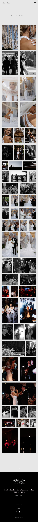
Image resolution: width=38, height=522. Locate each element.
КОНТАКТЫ (19, 504)
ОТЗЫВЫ (19, 500)
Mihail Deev (6, 3)
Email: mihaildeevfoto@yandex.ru (17, 490)
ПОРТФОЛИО (19, 495)
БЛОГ (19, 508)
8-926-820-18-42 (19, 492)
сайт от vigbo (19, 517)
